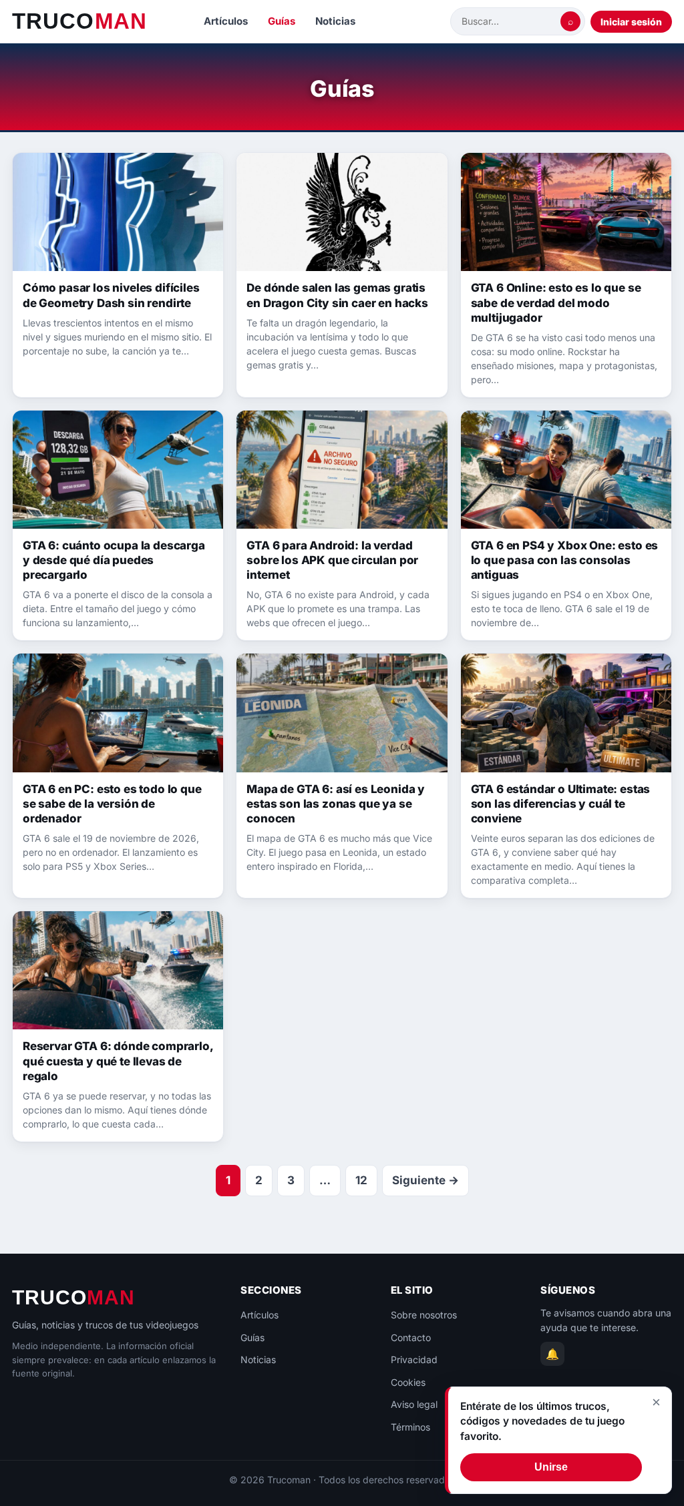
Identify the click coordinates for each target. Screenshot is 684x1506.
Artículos (226, 21)
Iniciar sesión (631, 21)
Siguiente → (425, 1180)
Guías (281, 21)
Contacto (411, 1337)
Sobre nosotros (424, 1314)
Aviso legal (414, 1404)
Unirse (551, 1467)
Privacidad (414, 1359)
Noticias (335, 21)
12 (361, 1180)
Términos (410, 1427)
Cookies (408, 1382)
